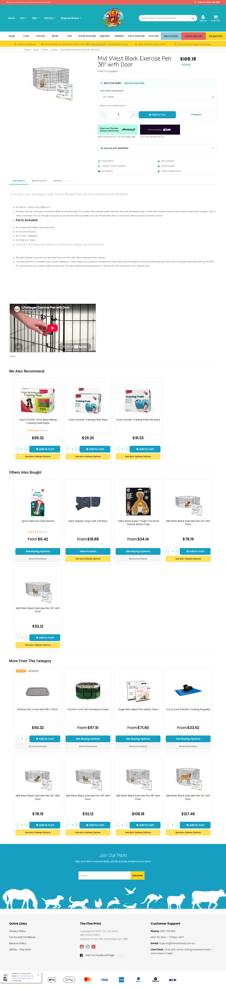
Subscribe (137, 875)
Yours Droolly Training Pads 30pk (88, 419)
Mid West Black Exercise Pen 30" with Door (38, 610)
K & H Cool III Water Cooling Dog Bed (188, 709)
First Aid (154, 36)
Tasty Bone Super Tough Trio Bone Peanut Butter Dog (138, 522)
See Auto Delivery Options (88, 558)
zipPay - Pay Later (20, 949)
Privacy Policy (17, 931)
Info (133, 137)
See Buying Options (38, 551)
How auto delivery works (114, 105)
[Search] (193, 18)
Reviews (58, 180)
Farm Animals (136, 36)
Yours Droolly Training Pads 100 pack (138, 419)
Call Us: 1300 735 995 (208, 2)
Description (18, 180)
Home (11, 18)
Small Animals (87, 36)
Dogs (12, 36)
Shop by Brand (71, 18)
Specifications (39, 180)
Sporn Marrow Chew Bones (38, 521)
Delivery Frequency (112, 91)
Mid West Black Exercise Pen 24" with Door (188, 522)
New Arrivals (171, 36)
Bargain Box (216, 36)
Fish (69, 36)
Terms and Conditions (22, 937)
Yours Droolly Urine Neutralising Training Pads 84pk (38, 421)
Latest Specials (193, 36)
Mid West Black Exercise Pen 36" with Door (80, 49)
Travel (45, 49)
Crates (54, 49)
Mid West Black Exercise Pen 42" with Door (188, 797)
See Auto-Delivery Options (38, 456)
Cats (26, 36)
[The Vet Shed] (113, 17)
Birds (55, 36)
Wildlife (119, 36)
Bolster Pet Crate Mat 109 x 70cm (38, 709)
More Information (38, 558)
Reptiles (105, 36)
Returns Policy (17, 943)
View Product (88, 551)
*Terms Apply (97, 44)
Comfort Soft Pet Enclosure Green (88, 709)
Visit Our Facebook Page (100, 955)
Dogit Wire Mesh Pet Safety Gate (138, 709)
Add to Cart (159, 114)
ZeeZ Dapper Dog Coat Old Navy (88, 521)
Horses (40, 36)
